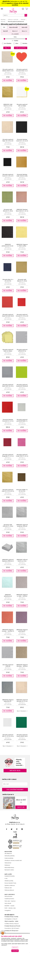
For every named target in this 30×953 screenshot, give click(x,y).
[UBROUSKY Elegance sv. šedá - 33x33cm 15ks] (22, 587)
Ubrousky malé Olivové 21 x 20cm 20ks (8, 211)
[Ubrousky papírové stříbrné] (8, 657)
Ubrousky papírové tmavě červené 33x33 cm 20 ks (8, 316)
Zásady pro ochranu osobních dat (13, 860)
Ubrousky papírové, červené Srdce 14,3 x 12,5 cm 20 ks (22, 71)
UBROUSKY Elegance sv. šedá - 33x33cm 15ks (22, 596)
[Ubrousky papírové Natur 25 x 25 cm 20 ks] (8, 132)
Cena (15, 37)
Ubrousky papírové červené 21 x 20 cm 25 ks (22, 316)
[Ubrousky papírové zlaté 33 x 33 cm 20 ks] (8, 482)
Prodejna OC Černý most (11, 930)
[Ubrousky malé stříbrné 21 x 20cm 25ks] (8, 517)
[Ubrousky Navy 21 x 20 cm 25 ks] (8, 272)
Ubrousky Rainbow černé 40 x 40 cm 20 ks (22, 141)
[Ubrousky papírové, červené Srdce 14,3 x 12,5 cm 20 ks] (22, 62)
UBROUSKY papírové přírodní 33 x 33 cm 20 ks (22, 701)
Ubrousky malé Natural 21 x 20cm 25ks (22, 281)
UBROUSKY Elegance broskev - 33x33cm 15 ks (8, 631)
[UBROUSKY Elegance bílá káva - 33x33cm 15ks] (22, 657)
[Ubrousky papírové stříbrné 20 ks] (22, 342)
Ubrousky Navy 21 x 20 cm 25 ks (8, 280)
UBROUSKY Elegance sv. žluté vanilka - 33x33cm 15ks (22, 246)
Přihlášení (23, 9)
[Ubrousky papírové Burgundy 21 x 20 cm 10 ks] (8, 447)
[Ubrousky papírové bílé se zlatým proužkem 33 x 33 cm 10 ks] (22, 97)
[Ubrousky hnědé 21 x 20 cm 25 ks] (22, 482)
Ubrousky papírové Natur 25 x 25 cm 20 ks (7, 141)
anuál (13, 905)
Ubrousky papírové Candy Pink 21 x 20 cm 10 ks (22, 456)
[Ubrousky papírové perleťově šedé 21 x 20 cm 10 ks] (22, 412)
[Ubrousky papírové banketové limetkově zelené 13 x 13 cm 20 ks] (22, 377)
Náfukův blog (15, 771)
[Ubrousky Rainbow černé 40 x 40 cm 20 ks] (22, 132)
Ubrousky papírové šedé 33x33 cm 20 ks (8, 385)
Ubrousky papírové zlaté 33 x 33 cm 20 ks (8, 490)
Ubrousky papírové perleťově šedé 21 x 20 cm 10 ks (22, 421)
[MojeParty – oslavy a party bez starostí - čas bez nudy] (13, 10)
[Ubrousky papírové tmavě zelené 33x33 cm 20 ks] (22, 727)
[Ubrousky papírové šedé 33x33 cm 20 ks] (8, 377)
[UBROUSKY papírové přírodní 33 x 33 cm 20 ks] (22, 693)
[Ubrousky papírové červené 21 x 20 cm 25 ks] (22, 307)
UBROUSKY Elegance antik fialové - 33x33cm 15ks (22, 631)
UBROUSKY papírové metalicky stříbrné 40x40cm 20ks (22, 526)
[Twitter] (11, 829)
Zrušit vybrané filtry (20, 48)
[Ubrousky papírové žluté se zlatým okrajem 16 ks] (8, 342)
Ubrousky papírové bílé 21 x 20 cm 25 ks (8, 735)
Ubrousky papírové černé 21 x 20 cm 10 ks (7, 176)
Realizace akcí (8, 887)
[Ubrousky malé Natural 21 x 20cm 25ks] (22, 272)
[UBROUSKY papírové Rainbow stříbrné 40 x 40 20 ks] (8, 552)
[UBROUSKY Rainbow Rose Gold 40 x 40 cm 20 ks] (22, 202)
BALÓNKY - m (8, 905)
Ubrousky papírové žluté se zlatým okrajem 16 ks (8, 351)
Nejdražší (5, 31)
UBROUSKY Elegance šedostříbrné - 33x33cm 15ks (8, 701)
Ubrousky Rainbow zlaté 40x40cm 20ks (22, 175)
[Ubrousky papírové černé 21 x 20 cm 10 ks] (8, 167)
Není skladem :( (22, 711)
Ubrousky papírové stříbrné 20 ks (22, 350)
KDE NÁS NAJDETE (9, 914)
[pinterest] (16, 829)
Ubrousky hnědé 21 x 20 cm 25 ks (22, 490)
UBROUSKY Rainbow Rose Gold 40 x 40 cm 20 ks (22, 211)
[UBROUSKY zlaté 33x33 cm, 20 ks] (8, 97)
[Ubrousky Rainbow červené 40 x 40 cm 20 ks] (8, 412)
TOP (4, 27)
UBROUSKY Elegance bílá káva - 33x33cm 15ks (22, 666)
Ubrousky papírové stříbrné (8, 665)
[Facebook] (6, 829)
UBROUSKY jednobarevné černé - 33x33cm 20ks (8, 246)
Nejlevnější (24, 27)
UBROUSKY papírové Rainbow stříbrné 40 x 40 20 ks (8, 561)
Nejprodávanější (13, 27)
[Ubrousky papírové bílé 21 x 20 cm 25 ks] (8, 727)
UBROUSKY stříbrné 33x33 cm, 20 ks (22, 560)
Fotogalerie (8, 910)
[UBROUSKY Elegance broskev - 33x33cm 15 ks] (8, 622)
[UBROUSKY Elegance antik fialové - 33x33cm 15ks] (22, 623)
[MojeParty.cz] (15, 817)
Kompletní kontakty (9, 876)
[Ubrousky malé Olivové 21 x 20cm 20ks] (8, 202)
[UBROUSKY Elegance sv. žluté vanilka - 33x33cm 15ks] (22, 237)
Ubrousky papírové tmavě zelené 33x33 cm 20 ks (22, 736)
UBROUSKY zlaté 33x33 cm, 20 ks (7, 105)
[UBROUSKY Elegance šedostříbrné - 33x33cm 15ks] (8, 693)
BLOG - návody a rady (10, 908)
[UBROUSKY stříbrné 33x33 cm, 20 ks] (22, 552)
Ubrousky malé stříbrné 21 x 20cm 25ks (8, 526)
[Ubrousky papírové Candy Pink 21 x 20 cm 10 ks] (22, 447)
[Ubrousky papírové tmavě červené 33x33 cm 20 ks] (8, 307)
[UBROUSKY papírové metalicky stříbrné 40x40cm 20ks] (22, 517)
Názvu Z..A (24, 31)
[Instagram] (22, 829)
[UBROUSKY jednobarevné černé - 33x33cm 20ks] (8, 237)
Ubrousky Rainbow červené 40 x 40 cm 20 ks (7, 421)
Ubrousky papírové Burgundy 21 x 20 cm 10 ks (8, 456)
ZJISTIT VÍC (21, 807)
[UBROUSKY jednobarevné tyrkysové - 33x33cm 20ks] (8, 587)
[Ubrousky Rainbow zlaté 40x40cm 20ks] (22, 167)
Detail (8, 72)
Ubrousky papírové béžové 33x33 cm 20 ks (7, 71)
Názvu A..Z (15, 31)
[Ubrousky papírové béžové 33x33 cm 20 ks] (8, 62)
